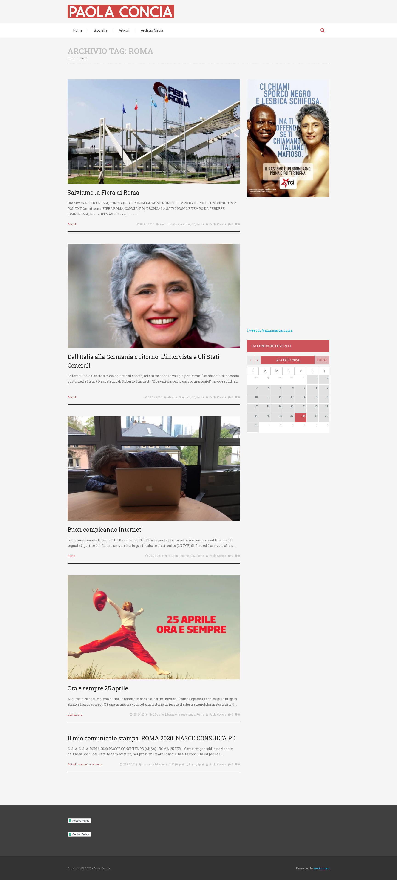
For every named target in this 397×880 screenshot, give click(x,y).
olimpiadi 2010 (168, 764)
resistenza (188, 714)
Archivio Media (152, 30)
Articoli (124, 30)
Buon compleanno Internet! (105, 529)
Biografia (100, 30)
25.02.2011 (130, 764)
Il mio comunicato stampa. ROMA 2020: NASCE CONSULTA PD (152, 738)
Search (322, 30)
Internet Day (187, 555)
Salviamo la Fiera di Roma (103, 192)
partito (183, 764)
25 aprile (158, 714)
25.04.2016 (140, 714)
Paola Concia (217, 224)
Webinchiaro (321, 868)
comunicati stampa (90, 764)
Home (77, 30)
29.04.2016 (156, 555)
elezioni (185, 224)
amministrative (169, 224)
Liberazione (75, 714)
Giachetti (184, 397)
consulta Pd (150, 764)
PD (193, 224)
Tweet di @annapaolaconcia (269, 330)
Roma (200, 224)
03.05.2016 (147, 224)
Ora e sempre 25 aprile (98, 688)
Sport (201, 764)
